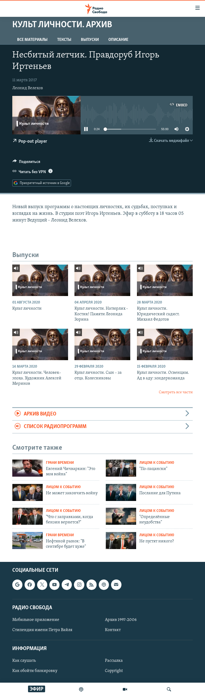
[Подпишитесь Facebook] (30, 585)
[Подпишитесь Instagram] (79, 585)
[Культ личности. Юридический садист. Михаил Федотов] (165, 280)
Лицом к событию (156, 463)
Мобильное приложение (35, 620)
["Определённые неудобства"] (121, 516)
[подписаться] (116, 585)
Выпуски (90, 40)
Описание (118, 40)
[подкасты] (81, 689)
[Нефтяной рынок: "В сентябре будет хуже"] (27, 540)
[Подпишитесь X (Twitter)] (42, 585)
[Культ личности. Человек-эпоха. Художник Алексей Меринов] (40, 344)
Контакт (113, 630)
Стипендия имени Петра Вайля (42, 630)
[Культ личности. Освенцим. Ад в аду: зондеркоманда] (165, 344)
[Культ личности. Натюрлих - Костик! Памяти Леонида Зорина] (102, 280)
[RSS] (91, 585)
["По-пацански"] (121, 468)
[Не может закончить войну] (27, 492)
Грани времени (60, 463)
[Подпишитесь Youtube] (54, 585)
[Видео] (125, 689)
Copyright (114, 671)
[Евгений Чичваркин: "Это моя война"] (27, 468)
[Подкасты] (104, 585)
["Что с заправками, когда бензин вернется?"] (27, 516)
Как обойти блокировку (34, 671)
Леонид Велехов (27, 88)
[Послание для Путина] (121, 492)
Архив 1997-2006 (121, 620)
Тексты (64, 40)
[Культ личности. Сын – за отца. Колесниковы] (102, 344)
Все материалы (32, 40)
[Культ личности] (40, 280)
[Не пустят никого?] (121, 540)
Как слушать (24, 661)
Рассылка (114, 661)
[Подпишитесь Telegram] (67, 585)
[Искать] (169, 689)
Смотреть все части (176, 392)
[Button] (26, 163)
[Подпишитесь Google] (17, 585)
